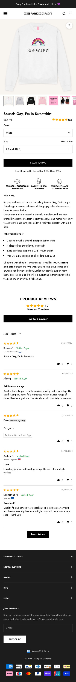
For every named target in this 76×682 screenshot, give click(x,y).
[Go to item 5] (54, 101)
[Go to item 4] (42, 101)
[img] (11, 343)
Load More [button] (38, 534)
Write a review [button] (38, 319)
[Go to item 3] (31, 101)
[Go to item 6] (65, 101)
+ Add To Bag (38, 162)
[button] (60, 119)
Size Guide (66, 141)
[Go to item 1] (8, 101)
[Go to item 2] (20, 101)
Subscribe (15, 639)
